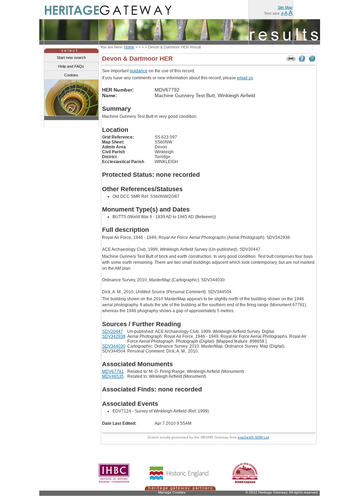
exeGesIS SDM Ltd (253, 437)
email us (245, 77)
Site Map (285, 7)
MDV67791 (113, 371)
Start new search (71, 57)
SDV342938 (114, 336)
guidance (139, 70)
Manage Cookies (171, 492)
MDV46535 (113, 376)
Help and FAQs (71, 66)
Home (129, 47)
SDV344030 (114, 346)
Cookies (71, 75)
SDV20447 (112, 331)
